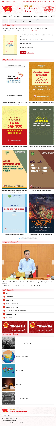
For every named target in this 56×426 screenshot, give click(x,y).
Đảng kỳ (4, 28)
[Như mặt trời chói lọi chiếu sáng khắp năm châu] (41, 213)
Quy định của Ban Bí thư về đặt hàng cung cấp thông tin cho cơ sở (20, 282)
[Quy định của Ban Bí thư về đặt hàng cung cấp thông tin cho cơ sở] (28, 262)
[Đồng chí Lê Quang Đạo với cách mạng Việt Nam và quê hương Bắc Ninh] (41, 125)
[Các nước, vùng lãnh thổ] (8, 356)
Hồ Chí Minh (51, 1)
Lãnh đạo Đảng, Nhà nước (41, 16)
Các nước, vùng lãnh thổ (22, 356)
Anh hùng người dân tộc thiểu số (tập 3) (14, 234)
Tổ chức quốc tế (20, 370)
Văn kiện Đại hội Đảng (40, 28)
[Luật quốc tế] (8, 384)
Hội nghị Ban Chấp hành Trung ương (10, 30)
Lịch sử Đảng (10, 28)
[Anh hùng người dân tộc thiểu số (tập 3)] (14, 213)
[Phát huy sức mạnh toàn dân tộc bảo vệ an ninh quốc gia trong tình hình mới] (14, 125)
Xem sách (23, 52)
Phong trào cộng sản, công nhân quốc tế (27, 343)
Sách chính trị (34, 30)
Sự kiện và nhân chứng (22, 398)
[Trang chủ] (7, 8)
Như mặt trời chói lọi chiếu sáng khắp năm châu (41, 234)
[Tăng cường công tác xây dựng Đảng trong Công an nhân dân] (41, 81)
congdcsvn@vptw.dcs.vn (11, 420)
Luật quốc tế (19, 384)
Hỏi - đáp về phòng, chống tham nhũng (41, 190)
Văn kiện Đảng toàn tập (28, 28)
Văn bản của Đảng (25, 30)
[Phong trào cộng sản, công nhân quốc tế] (8, 342)
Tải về (31, 52)
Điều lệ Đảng (18, 28)
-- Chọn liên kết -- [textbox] (7, 415)
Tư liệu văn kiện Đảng (8, 290)
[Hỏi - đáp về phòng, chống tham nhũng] (41, 169)
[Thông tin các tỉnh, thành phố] (14, 327)
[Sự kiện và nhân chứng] (8, 398)
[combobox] (28, 415)
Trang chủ (4, 16)
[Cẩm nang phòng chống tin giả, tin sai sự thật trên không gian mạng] (14, 81)
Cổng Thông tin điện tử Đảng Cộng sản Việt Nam (34, 1)
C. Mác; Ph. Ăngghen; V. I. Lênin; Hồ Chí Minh (21, 16)
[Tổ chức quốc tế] (8, 370)
